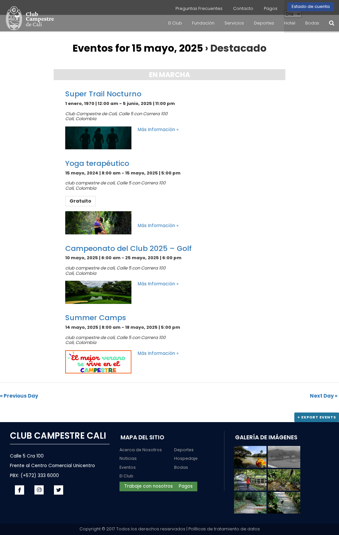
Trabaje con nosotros (148, 486)
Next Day (323, 395)
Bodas (312, 23)
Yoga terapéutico (97, 163)
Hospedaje (186, 458)
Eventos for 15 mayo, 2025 (138, 48)
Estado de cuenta (311, 6)
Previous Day (19, 395)
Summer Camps (95, 318)
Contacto (243, 8)
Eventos (128, 467)
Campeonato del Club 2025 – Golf (128, 248)
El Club (126, 476)
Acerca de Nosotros (141, 450)
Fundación (203, 23)
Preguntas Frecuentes (198, 8)
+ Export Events (316, 417)
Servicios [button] (234, 23)
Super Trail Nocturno (103, 94)
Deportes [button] (264, 23)
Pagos (270, 8)
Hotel (289, 23)
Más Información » (158, 129)
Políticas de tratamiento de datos (224, 529)
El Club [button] (175, 23)
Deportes (184, 450)
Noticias (128, 458)
